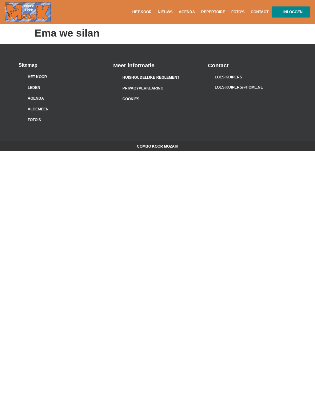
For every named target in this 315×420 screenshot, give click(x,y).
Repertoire (213, 12)
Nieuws (165, 12)
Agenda (187, 12)
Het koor (142, 12)
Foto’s (238, 12)
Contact (260, 12)
